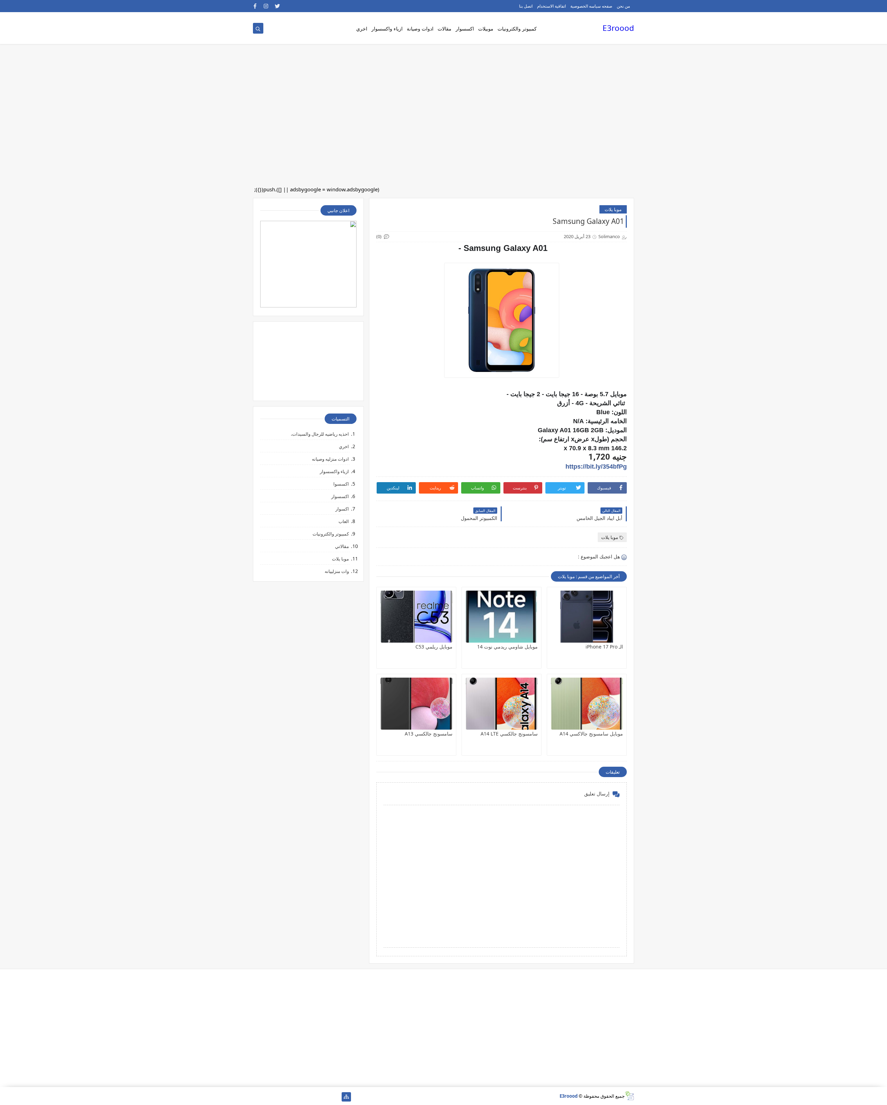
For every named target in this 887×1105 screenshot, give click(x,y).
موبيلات (485, 28)
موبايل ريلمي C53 (434, 646)
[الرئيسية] (335, 1097)
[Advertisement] (679, 55)
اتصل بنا (526, 6)
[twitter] (277, 6)
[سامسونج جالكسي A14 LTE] (501, 704)
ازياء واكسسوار (387, 28)
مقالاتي (342, 546)
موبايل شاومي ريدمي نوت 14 (507, 646)
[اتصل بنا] (313, 1097)
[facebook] (255, 6)
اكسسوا (341, 484)
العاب (344, 521)
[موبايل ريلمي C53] (416, 617)
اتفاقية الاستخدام (551, 6)
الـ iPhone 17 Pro (604, 646)
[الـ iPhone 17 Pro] (587, 617)
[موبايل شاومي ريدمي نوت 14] (501, 617)
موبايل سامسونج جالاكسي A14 (591, 733)
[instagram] (266, 6)
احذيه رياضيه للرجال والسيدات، (320, 434)
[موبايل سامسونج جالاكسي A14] (587, 704)
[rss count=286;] (257, 1097)
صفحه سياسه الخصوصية (591, 6)
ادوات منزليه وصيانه (330, 459)
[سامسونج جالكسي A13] (416, 704)
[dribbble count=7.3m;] (279, 1097)
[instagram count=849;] (268, 1097)
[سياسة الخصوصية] (302, 1097)
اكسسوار (465, 28)
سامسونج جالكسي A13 (429, 733)
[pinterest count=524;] (291, 1097)
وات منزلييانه (337, 571)
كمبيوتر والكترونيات (517, 28)
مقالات (444, 28)
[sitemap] (346, 1097)
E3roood (618, 28)
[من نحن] (324, 1097)
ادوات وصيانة (420, 28)
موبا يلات (613, 209)
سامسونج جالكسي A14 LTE (509, 733)
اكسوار (342, 509)
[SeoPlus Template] (629, 1095)
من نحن (623, 6)
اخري (361, 28)
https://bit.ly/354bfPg (596, 466)
